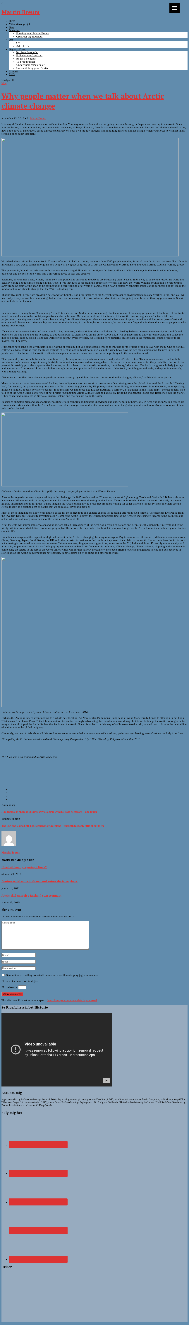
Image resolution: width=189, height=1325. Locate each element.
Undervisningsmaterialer (30, 64)
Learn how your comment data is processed (72, 1000)
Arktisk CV (22, 46)
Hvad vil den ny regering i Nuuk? (24, 867)
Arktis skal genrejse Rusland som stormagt (31, 895)
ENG (12, 74)
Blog (11, 27)
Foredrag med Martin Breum (32, 33)
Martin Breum (20, 12)
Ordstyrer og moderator (29, 36)
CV (18, 42)
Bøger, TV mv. (17, 49)
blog (4, 83)
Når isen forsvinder (27, 52)
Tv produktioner (25, 61)
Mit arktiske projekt (20, 24)
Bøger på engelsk (26, 58)
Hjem (12, 20)
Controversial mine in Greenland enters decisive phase (39, 881)
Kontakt (13, 71)
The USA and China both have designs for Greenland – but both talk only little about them (52, 825)
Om (11, 39)
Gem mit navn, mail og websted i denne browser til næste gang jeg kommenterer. (52, 975)
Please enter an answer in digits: (19, 981)
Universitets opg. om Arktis (32, 68)
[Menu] (174, 8)
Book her (14, 30)
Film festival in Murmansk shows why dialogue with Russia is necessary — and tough (49, 811)
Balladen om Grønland (29, 55)
